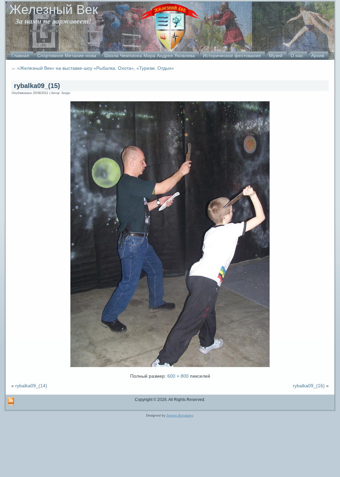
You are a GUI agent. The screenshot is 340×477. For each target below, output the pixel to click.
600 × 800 (178, 376)
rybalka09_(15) (37, 85)
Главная (20, 55)
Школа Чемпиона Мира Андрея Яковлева (149, 55)
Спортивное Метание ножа (66, 55)
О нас (297, 55)
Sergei (65, 93)
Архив (317, 55)
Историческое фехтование (232, 55)
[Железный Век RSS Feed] (11, 402)
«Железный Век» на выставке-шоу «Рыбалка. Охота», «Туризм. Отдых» (92, 68)
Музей (276, 55)
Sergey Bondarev (179, 415)
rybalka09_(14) (31, 385)
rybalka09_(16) (309, 385)
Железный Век (53, 9)
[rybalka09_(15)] (170, 367)
